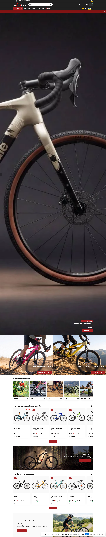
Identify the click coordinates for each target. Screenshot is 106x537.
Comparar (18, 436)
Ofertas (48, 8)
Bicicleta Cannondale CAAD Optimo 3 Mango (40, 496)
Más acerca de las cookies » (98, 534)
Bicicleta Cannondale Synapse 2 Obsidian (38, 427)
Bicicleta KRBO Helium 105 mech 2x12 (20, 427)
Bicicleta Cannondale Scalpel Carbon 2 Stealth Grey (75, 428)
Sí (86, 534)
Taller (25, 8)
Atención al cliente (40, 8)
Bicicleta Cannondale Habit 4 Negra (21, 496)
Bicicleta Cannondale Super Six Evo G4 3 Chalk (76, 496)
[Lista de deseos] (87, 4)
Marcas (33, 8)
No (91, 534)
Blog (29, 8)
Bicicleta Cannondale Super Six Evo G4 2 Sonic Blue (58, 427)
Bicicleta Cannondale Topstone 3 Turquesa (56, 496)
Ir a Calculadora (21, 530)
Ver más (52, 441)
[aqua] (14, 424)
